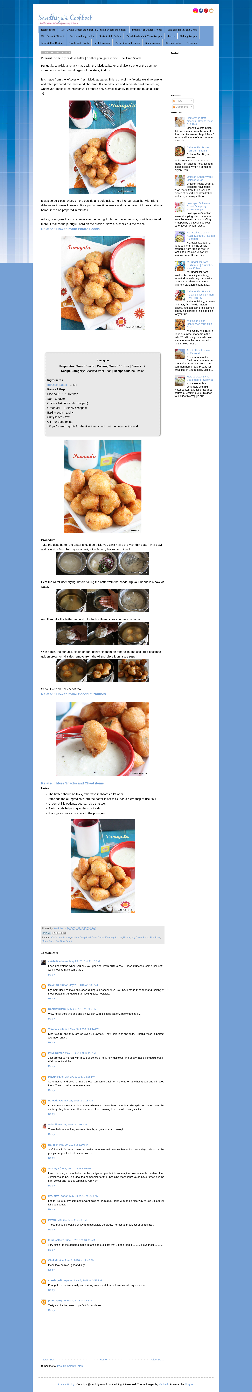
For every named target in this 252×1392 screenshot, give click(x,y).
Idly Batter (137, 937)
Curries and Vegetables (82, 36)
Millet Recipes (102, 43)
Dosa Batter (98, 937)
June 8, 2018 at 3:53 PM (87, 1280)
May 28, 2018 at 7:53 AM (72, 1124)
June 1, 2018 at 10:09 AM (80, 1240)
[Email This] (53, 933)
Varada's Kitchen (58, 1029)
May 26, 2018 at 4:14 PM (84, 1029)
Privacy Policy (66, 1384)
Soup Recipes (152, 43)
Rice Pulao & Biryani (52, 36)
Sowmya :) (54, 1168)
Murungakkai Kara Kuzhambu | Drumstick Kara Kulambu (200, 265)
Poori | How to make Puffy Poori (198, 352)
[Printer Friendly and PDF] (46, 934)
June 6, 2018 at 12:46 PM (79, 1260)
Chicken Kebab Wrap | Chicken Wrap (200, 178)
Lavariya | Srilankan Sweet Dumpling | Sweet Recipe (198, 206)
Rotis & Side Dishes (110, 36)
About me (192, 43)
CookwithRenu (57, 1009)
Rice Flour (155, 937)
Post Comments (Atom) (70, 1366)
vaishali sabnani (58, 961)
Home (103, 1359)
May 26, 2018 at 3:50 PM (82, 1009)
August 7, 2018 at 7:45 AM (78, 1300)
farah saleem (56, 1240)
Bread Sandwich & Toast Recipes (144, 36)
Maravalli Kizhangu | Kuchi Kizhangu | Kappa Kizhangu (201, 235)
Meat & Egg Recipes (52, 43)
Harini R (53, 1144)
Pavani (52, 1219)
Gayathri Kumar (58, 985)
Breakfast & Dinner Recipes (147, 29)
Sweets (171, 36)
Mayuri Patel (56, 1076)
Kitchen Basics (173, 43)
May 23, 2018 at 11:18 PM (84, 961)
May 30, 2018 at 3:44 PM (72, 1219)
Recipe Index (48, 29)
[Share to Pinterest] (64, 933)
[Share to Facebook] (62, 933)
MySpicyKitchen (58, 1195)
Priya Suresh (56, 1052)
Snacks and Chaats (79, 43)
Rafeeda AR (55, 1100)
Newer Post (48, 1359)
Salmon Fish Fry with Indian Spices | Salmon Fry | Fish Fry (200, 294)
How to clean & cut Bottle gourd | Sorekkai (200, 378)
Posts (178, 100)
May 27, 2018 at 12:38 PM (79, 1076)
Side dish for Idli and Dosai (182, 29)
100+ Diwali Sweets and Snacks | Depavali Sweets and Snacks (94, 29)
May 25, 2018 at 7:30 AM (83, 985)
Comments (181, 106)
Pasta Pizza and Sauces (127, 43)
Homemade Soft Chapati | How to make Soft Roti (200, 121)
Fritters (126, 937)
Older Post (157, 1359)
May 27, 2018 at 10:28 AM (80, 1052)
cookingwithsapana (60, 1280)
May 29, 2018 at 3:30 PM (73, 1144)
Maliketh (164, 1384)
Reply (51, 974)
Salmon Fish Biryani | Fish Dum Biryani (199, 149)
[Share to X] (59, 933)
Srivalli (52, 1124)
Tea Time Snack (64, 941)
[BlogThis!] (56, 933)
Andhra (75, 937)
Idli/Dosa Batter (57, 384)
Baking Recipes (188, 36)
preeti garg (55, 1300)
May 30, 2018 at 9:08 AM (83, 1195)
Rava (145, 937)
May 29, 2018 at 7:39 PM (76, 1168)
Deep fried (85, 937)
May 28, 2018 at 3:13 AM (78, 1100)
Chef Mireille (56, 1260)
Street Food (48, 941)
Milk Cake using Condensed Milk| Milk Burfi (199, 324)
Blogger (189, 1384)
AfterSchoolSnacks (60, 937)
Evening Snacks (113, 937)
